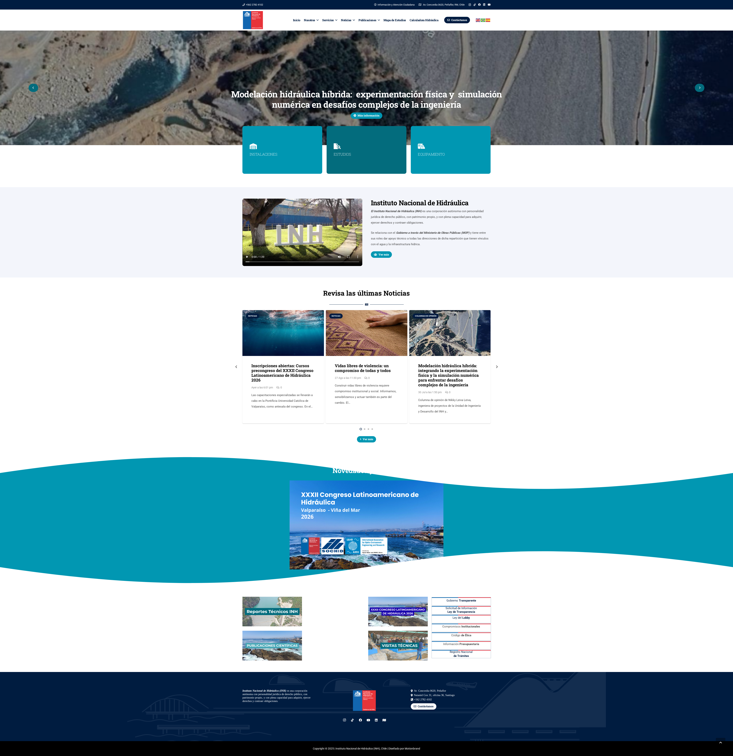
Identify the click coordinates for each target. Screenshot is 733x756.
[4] (272, 646)
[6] (398, 646)
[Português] (483, 20)
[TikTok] (475, 4)
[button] (317, 20)
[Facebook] (479, 4)
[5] (335, 646)
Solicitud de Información (461, 610)
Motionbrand (412, 748)
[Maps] (384, 720)
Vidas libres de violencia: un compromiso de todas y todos (363, 368)
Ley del (461, 617)
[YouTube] (489, 4)
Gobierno (461, 600)
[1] (272, 612)
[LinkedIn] (484, 4)
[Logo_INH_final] (252, 20)
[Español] (488, 20)
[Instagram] (470, 4)
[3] (398, 612)
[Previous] (33, 88)
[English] (478, 20)
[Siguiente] (699, 88)
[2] (335, 612)
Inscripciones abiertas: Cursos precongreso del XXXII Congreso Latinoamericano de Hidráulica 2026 (282, 373)
